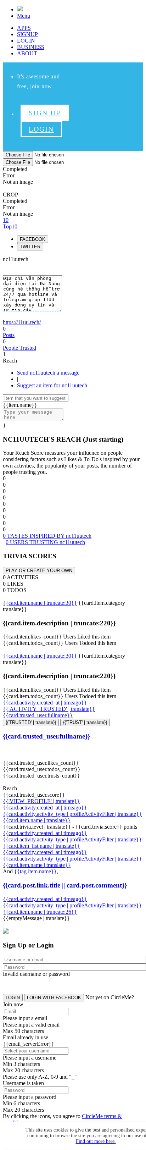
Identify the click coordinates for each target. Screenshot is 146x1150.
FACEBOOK (32, 239)
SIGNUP (27, 34)
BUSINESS (30, 47)
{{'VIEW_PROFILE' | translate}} (41, 801)
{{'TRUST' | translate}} (85, 722)
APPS (24, 28)
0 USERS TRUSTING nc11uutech (45, 542)
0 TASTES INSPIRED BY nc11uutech (47, 536)
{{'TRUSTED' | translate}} (31, 722)
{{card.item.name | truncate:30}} (40, 603)
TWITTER (30, 246)
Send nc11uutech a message (48, 373)
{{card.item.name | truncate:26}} (40, 912)
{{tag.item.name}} (35, 871)
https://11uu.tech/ (22, 322)
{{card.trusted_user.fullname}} (38, 715)
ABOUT (27, 53)
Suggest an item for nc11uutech (52, 385)
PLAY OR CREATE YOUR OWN (39, 570)
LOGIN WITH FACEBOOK (54, 997)
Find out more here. (96, 1141)
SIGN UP (45, 113)
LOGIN (26, 41)
